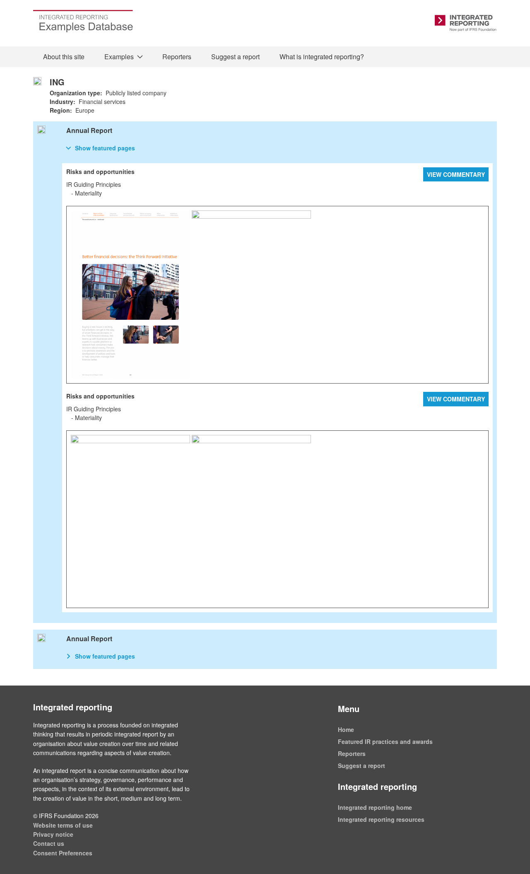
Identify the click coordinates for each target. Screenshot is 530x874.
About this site (63, 56)
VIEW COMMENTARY (456, 174)
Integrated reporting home (375, 807)
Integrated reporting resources (381, 819)
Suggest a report (235, 56)
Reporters (176, 56)
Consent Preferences (62, 853)
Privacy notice (53, 834)
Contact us (48, 843)
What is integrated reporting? (321, 56)
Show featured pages (105, 148)
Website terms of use (63, 825)
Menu (348, 709)
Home (346, 729)
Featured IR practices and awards (385, 741)
